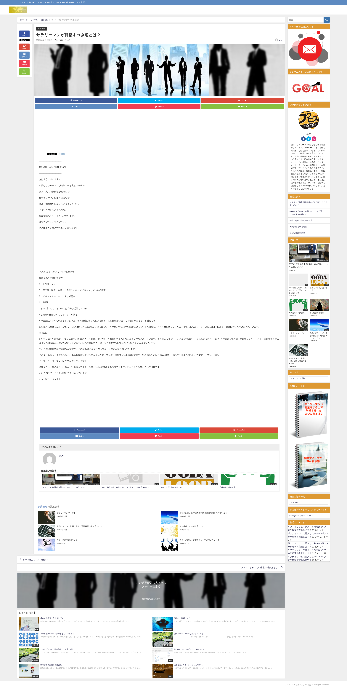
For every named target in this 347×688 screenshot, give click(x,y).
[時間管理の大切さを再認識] (84, 671)
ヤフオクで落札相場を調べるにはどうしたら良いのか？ (308, 203)
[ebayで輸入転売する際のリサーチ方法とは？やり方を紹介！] (129, 481)
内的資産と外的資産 (298, 227)
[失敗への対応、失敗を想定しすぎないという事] (220, 544)
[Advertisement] (159, 132)
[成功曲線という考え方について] (220, 531)
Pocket (61, 154)
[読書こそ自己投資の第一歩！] (188, 481)
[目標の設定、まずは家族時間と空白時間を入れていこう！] (220, 517)
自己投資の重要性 (297, 233)
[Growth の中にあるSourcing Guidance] (218, 655)
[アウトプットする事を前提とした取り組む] (84, 655)
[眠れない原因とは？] (218, 624)
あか (280, 40)
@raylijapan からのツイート (301, 515)
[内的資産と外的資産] (247, 481)
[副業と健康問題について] (97, 544)
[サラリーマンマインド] (97, 517)
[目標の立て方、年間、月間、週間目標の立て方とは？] (97, 531)
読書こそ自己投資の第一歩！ (302, 220)
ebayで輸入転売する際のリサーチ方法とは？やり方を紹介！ (307, 212)
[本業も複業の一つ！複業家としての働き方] (84, 639)
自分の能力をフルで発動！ (35, 559)
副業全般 (41, 28)
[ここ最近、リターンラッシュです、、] (218, 671)
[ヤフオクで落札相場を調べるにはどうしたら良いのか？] (70, 481)
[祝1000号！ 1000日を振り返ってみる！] (218, 639)
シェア (24, 35)
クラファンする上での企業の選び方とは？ (259, 567)
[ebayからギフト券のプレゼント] (84, 624)
